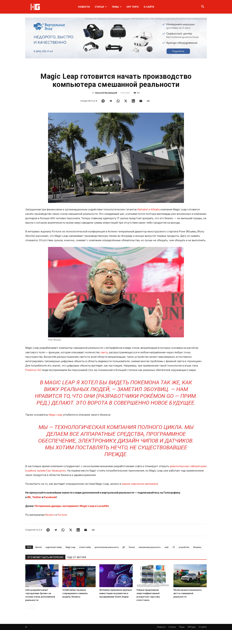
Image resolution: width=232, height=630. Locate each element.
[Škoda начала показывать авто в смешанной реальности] (190, 575)
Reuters (50, 514)
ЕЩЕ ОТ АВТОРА (76, 557)
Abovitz (38, 547)
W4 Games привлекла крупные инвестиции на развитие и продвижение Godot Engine (115, 593)
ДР (123, 547)
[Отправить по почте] (141, 101)
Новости (84, 6)
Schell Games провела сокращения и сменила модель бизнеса (74, 593)
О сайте (149, 6)
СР (174, 547)
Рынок (132, 547)
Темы (115, 6)
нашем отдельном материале (140, 483)
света (104, 352)
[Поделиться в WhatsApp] (118, 101)
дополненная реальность (107, 547)
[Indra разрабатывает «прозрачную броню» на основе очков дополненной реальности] (42, 575)
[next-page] (33, 607)
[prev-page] (27, 607)
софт (166, 547)
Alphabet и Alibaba (148, 209)
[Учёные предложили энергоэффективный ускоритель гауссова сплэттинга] (153, 575)
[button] (203, 7)
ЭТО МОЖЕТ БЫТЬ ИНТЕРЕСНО (45, 557)
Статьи (99, 6)
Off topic (133, 6)
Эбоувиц (197, 547)
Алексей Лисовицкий (106, 92)
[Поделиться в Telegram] (110, 101)
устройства (184, 547)
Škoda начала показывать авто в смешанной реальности (187, 593)
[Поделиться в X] (125, 101)
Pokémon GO (33, 370)
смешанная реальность (150, 547)
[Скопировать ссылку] (148, 101)
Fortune (62, 514)
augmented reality (54, 547)
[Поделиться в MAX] (103, 101)
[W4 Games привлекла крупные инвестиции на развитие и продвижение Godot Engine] (116, 575)
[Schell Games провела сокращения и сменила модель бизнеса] (79, 575)
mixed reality (85, 547)
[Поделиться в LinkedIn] (133, 101)
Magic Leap (55, 414)
